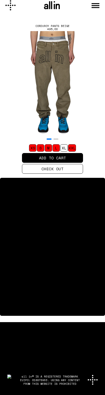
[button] (49, 139)
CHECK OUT (52, 169)
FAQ (4, 312)
